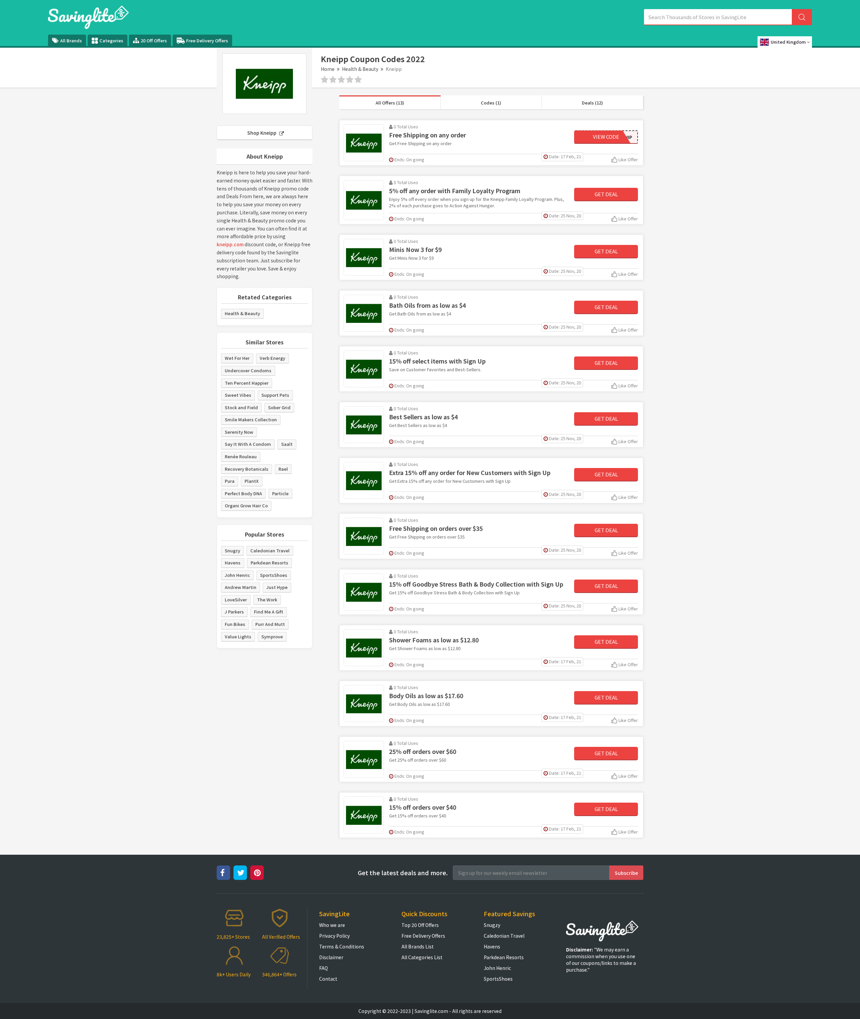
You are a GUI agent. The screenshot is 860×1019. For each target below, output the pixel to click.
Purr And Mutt (270, 624)
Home (328, 69)
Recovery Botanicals (246, 469)
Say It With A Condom (248, 444)
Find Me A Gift (268, 611)
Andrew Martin (240, 587)
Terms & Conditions (341, 946)
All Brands (71, 40)
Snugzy (232, 550)
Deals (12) (592, 102)
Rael (283, 469)
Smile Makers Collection (251, 419)
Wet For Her (237, 358)
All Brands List (417, 946)
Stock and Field (241, 407)
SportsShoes (273, 575)
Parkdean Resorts (269, 562)
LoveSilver (236, 599)
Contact (328, 978)
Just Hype (277, 587)
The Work (267, 599)
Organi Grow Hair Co (246, 505)
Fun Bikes (235, 624)
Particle (280, 493)
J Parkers (234, 611)
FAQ (323, 968)
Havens (233, 562)
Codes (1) (491, 102)
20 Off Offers (154, 40)
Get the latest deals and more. (403, 872)
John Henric (237, 575)
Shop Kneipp (262, 132)
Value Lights (238, 636)
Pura (229, 481)
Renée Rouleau (241, 456)
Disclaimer (331, 957)
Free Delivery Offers (207, 40)
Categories (111, 40)
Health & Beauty (360, 69)
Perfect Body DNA (243, 493)
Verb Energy (272, 358)
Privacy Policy (334, 935)
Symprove (272, 636)
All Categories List (421, 957)
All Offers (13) (390, 102)
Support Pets (275, 395)
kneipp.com (230, 244)
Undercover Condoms (248, 370)
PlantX (252, 481)
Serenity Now (239, 432)
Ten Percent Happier (246, 383)
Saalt (287, 444)
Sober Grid (279, 407)
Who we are (332, 925)
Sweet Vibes (238, 395)
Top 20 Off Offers (420, 925)
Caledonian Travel (270, 550)
